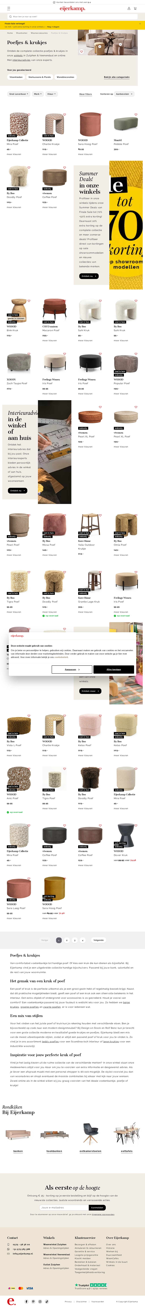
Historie (110, 1248)
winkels (18, 55)
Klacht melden (83, 1258)
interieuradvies (21, 60)
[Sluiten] (140, 23)
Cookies (110, 1265)
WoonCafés (112, 1258)
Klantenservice (85, 1237)
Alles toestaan (114, 669)
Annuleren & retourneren (88, 1248)
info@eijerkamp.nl (23, 1254)
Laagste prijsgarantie (86, 1255)
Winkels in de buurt (117, 1262)
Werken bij (112, 1251)
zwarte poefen (52, 1007)
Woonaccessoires (39, 33)
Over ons (111, 1244)
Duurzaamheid (114, 1255)
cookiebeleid (61, 657)
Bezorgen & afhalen (85, 1244)
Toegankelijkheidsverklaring (90, 1272)
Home (10, 33)
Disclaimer (81, 1301)
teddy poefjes (50, 1041)
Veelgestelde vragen (86, 1269)
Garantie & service (85, 1251)
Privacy (68, 1301)
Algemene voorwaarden (103, 1214)
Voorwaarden (97, 1301)
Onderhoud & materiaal (87, 1265)
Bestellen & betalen (85, 1262)
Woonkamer (21, 33)
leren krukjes (111, 1041)
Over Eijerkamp (117, 1237)
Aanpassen (70, 669)
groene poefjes (30, 1007)
